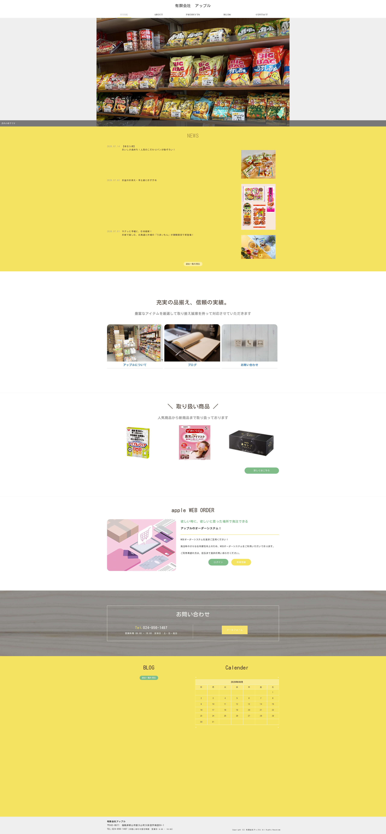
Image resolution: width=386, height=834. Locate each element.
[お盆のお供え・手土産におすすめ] (258, 207)
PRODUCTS (193, 14)
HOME (124, 14)
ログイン (218, 562)
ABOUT (158, 14)
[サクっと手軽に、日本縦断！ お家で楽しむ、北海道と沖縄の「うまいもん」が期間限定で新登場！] (258, 247)
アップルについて (135, 364)
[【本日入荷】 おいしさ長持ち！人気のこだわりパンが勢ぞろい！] (258, 164)
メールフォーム (235, 630)
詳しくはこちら (262, 470)
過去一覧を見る (193, 264)
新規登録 (241, 562)
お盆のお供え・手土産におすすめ (139, 180)
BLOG (227, 14)
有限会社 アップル (193, 6)
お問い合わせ (249, 364)
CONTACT (262, 14)
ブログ (192, 364)
